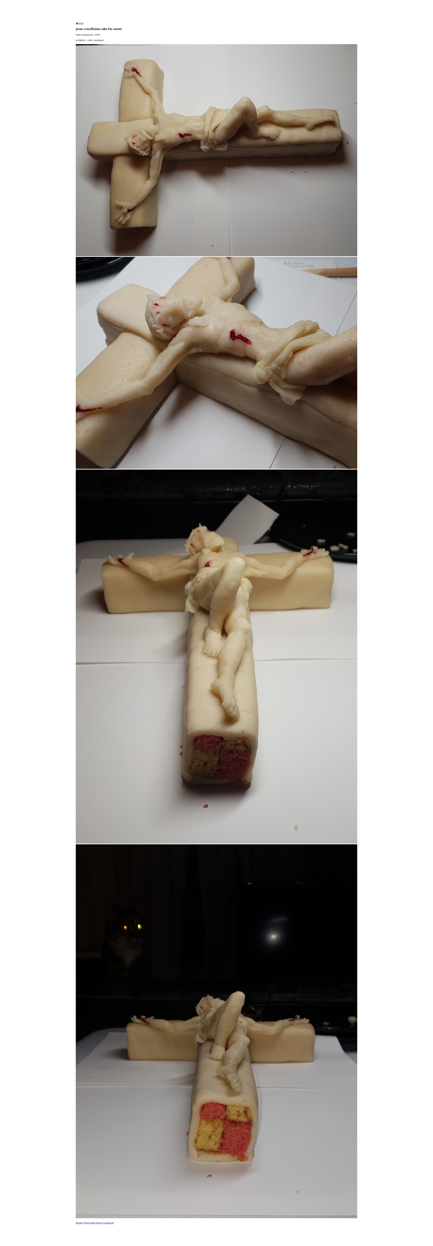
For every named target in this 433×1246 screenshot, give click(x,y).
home (80, 1222)
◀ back (80, 23)
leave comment (105, 1222)
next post (90, 1222)
